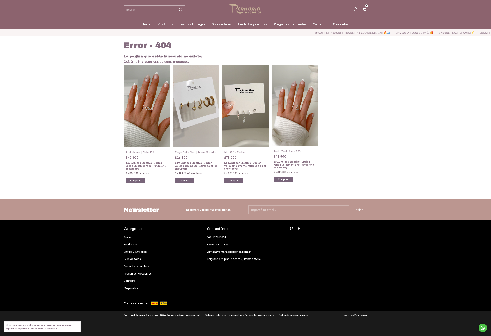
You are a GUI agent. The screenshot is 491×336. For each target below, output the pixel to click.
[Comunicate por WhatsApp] (483, 328)
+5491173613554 (217, 244)
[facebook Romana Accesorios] (299, 228)
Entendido (51, 328)
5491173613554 (216, 237)
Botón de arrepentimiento (293, 315)
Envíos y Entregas (192, 24)
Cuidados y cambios (252, 24)
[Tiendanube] (355, 315)
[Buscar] (180, 9)
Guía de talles (221, 24)
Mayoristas (340, 24)
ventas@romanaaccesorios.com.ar (229, 251)
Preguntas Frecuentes (290, 24)
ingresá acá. (268, 315)
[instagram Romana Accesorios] (292, 228)
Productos (165, 24)
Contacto (319, 24)
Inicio (147, 24)
